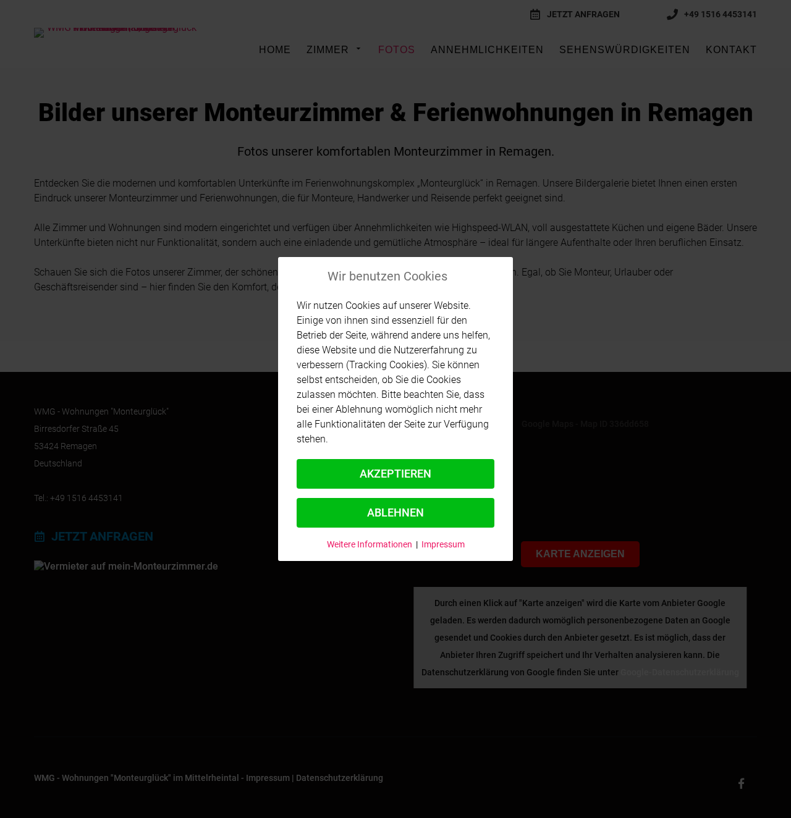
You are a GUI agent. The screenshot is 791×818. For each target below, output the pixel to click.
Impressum (443, 544)
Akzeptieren (395, 473)
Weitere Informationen (369, 544)
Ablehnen (395, 512)
